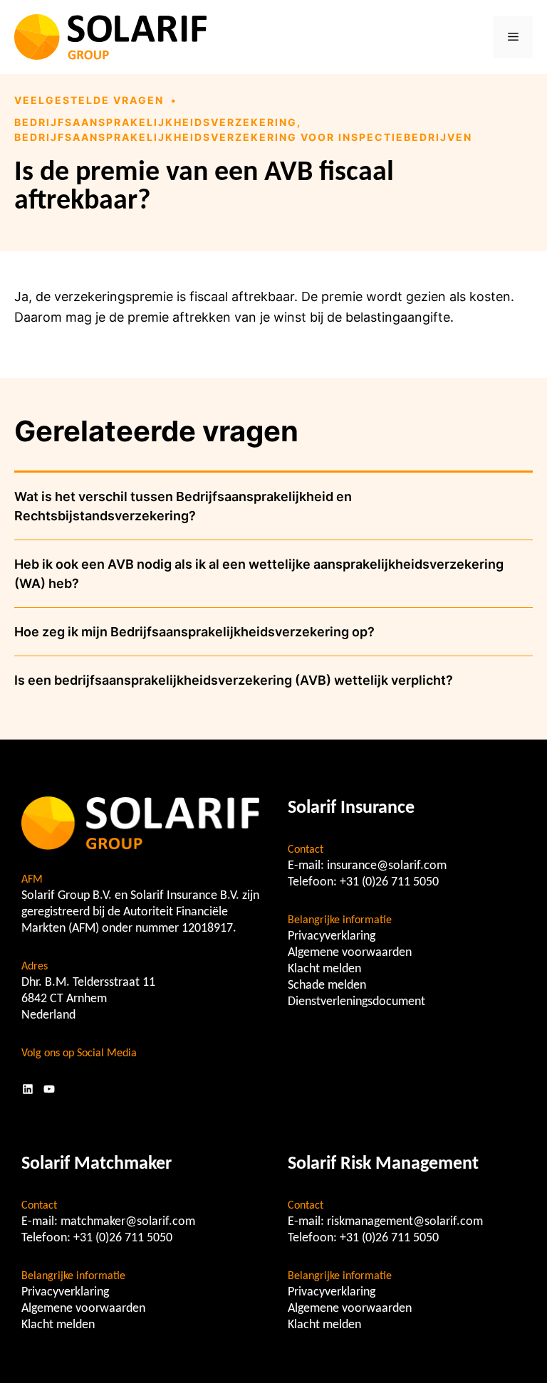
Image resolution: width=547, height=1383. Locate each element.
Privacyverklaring (331, 936)
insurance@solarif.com (387, 866)
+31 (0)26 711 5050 (389, 882)
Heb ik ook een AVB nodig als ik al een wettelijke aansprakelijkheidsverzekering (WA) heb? (259, 574)
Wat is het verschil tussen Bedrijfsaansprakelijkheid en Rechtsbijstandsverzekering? (183, 506)
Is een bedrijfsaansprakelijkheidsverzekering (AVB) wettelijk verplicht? (233, 680)
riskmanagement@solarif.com (405, 1222)
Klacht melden (324, 969)
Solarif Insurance (351, 808)
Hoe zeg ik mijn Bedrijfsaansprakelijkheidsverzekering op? (194, 631)
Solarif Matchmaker (96, 1164)
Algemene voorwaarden (350, 952)
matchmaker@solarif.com (128, 1222)
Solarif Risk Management (383, 1164)
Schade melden (327, 985)
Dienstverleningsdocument (356, 1002)
